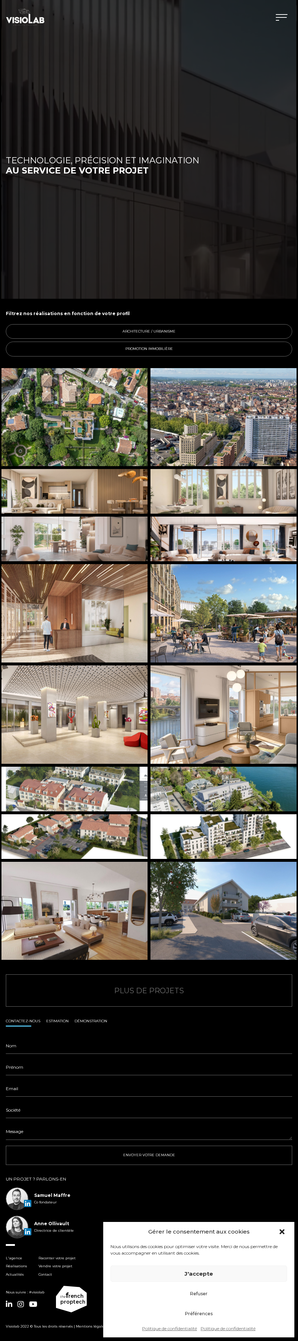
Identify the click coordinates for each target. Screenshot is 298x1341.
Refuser (199, 1293)
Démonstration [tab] (90, 1021)
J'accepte (199, 1273)
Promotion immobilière (204, 349)
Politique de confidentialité (169, 1328)
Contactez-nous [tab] (23, 1021)
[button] (282, 1231)
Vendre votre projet (55, 1266)
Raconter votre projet (57, 1258)
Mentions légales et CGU (97, 1326)
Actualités (15, 1274)
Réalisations (16, 1266)
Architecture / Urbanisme (202, 331)
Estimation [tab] (57, 1021)
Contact (45, 1274)
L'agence (14, 1258)
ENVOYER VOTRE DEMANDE (149, 1155)
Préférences (199, 1313)
